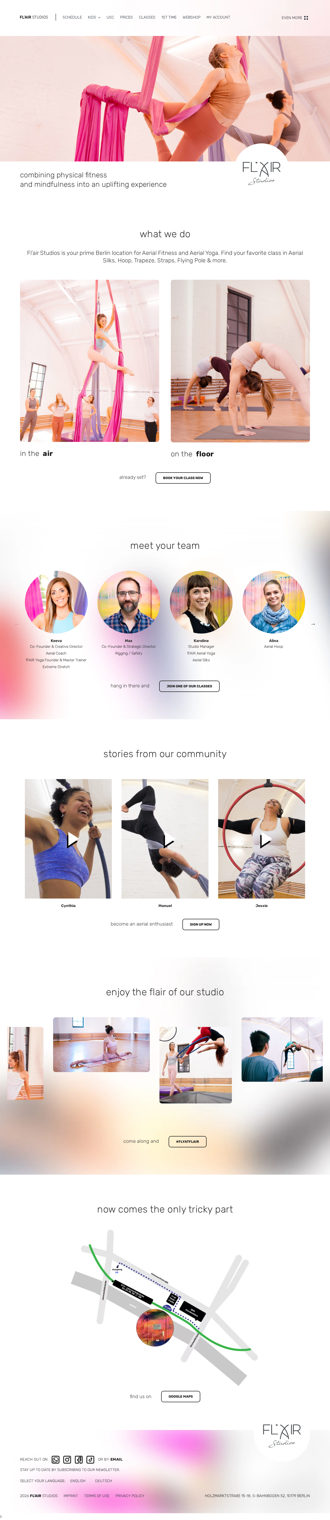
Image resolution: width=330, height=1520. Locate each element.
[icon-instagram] (67, 1457)
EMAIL (116, 1459)
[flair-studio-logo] (34, 17)
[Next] (313, 623)
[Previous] (17, 623)
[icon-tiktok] (90, 1457)
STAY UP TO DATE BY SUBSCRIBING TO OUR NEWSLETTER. (70, 1470)
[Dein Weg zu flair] (165, 1231)
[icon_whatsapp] (55, 1457)
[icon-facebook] (79, 1457)
